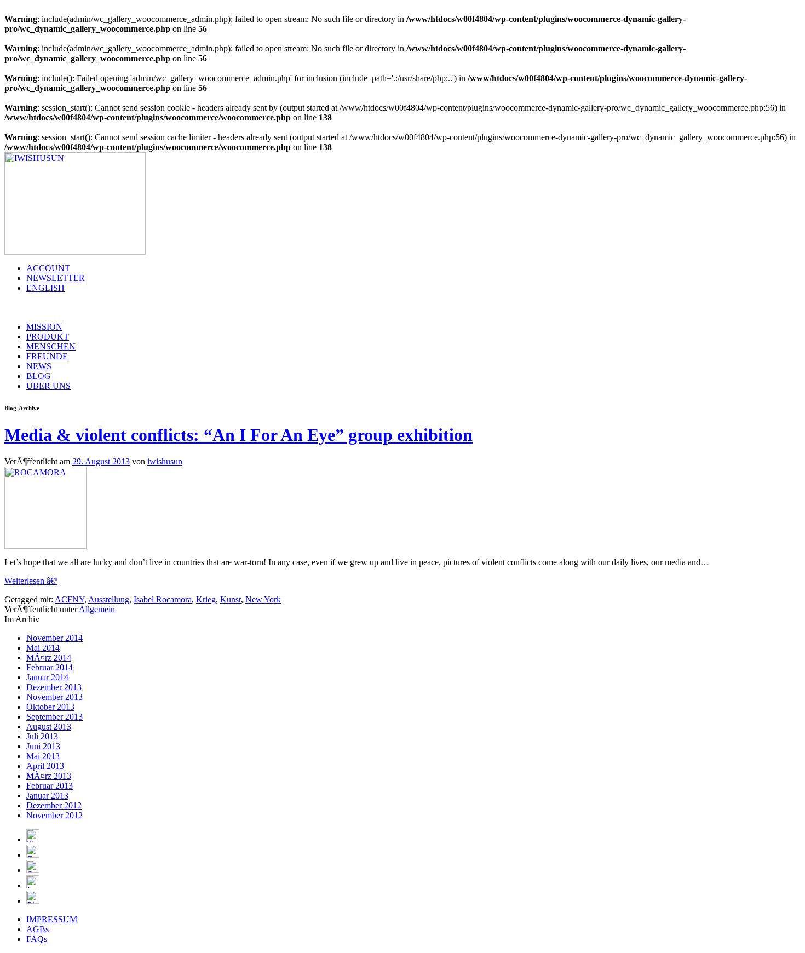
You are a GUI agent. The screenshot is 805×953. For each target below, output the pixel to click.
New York (263, 599)
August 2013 (48, 726)
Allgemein (97, 609)
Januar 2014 (47, 677)
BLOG (38, 376)
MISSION (44, 326)
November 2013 (54, 697)
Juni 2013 (43, 746)
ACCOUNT (48, 268)
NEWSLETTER (55, 278)
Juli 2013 (42, 736)
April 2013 (45, 766)
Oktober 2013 (50, 706)
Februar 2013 (49, 785)
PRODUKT (47, 336)
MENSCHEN (51, 346)
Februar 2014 (49, 667)
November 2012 (54, 815)
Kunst (230, 599)
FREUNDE (47, 356)
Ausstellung (108, 599)
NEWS (38, 366)
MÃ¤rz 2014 (48, 657)
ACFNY (69, 599)
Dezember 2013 (54, 687)
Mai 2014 (43, 647)
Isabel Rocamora (163, 599)
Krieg (206, 599)
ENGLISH (45, 287)
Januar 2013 (47, 795)
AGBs (37, 929)
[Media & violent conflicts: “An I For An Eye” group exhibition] (45, 545)
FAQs (36, 939)
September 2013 (54, 716)
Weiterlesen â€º (31, 580)
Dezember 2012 (54, 805)
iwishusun (164, 461)
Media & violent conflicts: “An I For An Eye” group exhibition (238, 435)
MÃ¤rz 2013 (48, 775)
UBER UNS (48, 386)
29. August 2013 (101, 461)
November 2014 (54, 637)
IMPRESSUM (51, 919)
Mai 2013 (43, 756)
